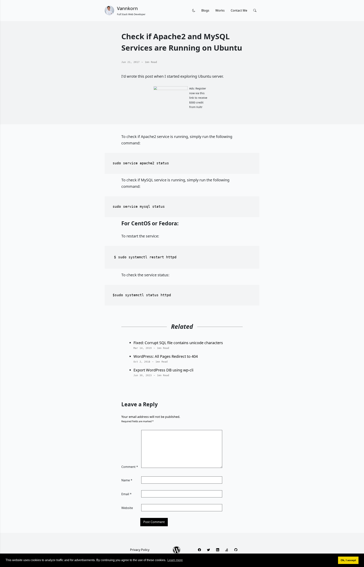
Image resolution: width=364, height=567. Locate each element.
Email (126, 494)
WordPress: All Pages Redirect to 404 (165, 356)
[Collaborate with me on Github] (235, 550)
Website (127, 508)
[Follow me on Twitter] (208, 550)
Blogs (205, 10)
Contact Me (239, 10)
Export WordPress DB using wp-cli (163, 370)
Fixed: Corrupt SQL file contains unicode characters (178, 342)
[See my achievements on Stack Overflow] (226, 550)
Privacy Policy (139, 550)
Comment (129, 467)
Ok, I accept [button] (348, 560)
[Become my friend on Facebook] (199, 550)
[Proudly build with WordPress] (176, 550)
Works (220, 10)
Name (126, 480)
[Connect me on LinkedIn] (217, 550)
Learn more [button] (175, 560)
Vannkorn (127, 8)
